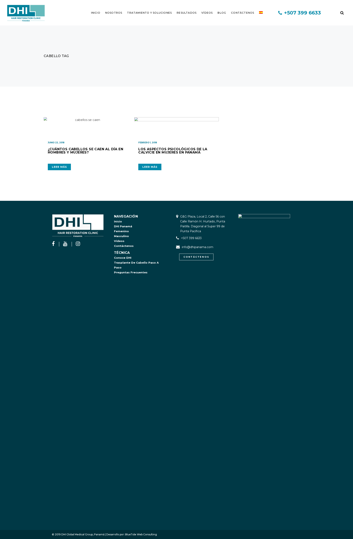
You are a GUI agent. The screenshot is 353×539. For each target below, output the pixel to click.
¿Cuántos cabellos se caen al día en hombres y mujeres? (85, 150)
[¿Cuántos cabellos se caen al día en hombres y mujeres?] (86, 127)
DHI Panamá (123, 226)
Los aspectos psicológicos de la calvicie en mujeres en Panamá (172, 150)
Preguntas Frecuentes (130, 272)
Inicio (118, 221)
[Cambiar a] (261, 12)
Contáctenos (124, 245)
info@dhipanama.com (197, 247)
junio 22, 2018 (56, 142)
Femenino (121, 231)
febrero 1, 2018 (147, 142)
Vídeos (119, 241)
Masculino (121, 236)
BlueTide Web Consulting (141, 534)
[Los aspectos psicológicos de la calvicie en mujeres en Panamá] (176, 127)
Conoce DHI (122, 257)
